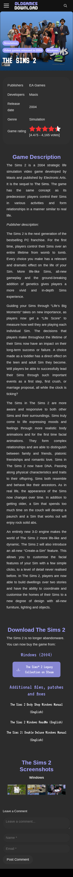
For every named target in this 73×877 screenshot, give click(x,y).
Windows (53, 50)
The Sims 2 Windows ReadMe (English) (36, 722)
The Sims (41, 184)
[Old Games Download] (26, 5)
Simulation (11, 43)
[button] (65, 6)
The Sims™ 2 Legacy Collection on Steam (39, 669)
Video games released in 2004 (23, 50)
